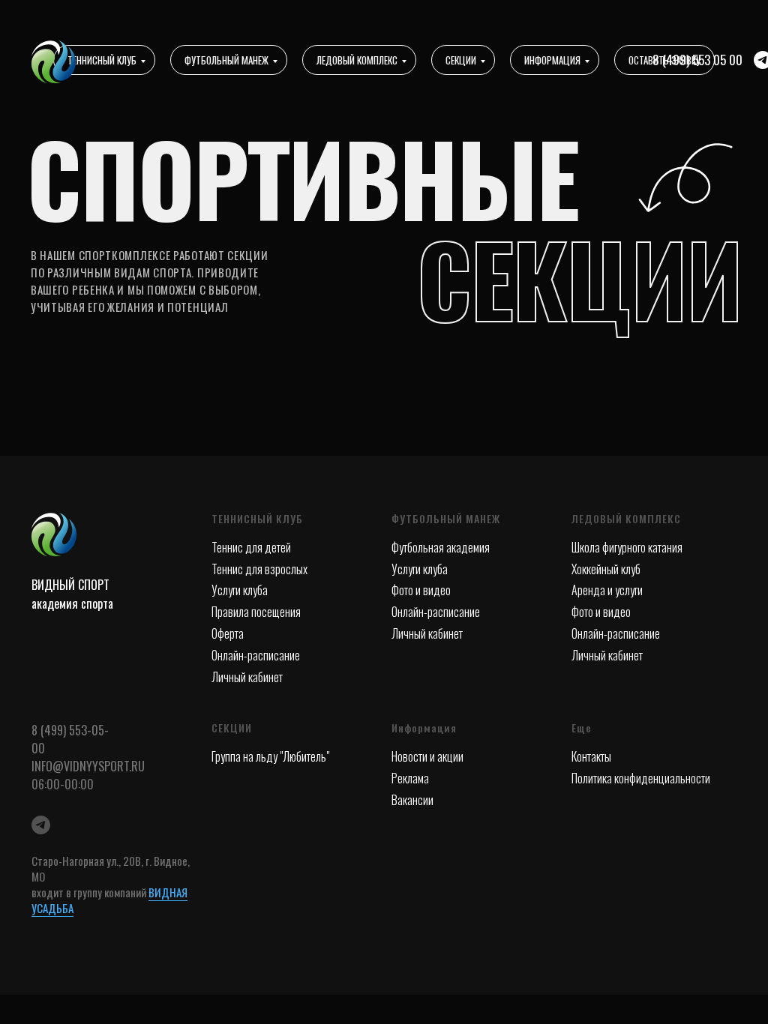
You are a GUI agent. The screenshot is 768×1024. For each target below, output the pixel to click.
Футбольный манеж (226, 59)
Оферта (228, 633)
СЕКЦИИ (232, 727)
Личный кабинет (247, 677)
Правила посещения (256, 612)
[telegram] (41, 825)
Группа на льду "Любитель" (270, 756)
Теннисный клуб (102, 59)
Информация (552, 59)
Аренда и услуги (607, 590)
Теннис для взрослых (260, 569)
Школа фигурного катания (627, 547)
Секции (461, 59)
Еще (582, 727)
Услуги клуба (240, 590)
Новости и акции (428, 756)
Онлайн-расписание (256, 655)
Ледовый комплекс (357, 59)
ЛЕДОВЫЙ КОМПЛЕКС (626, 518)
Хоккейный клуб (606, 569)
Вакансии (413, 800)
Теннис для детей (251, 547)
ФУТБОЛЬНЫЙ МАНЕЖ (446, 518)
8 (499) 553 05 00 (697, 59)
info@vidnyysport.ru (88, 766)
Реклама (410, 778)
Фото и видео (421, 590)
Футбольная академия (441, 547)
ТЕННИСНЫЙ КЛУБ (257, 518)
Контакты (591, 756)
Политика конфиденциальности (641, 778)
